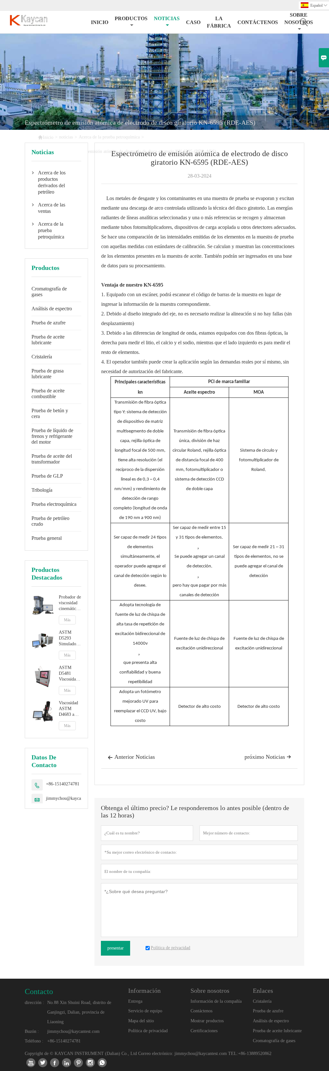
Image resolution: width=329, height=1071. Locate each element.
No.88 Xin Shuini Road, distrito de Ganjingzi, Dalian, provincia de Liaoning (79, 1012)
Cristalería (41, 356)
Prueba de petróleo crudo (50, 521)
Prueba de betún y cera (49, 413)
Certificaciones (204, 1030)
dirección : (34, 1002)
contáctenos (257, 22)
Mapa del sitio (141, 1020)
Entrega (135, 1001)
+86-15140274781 (62, 784)
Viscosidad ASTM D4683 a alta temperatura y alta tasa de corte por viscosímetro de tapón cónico (70, 708)
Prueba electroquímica (53, 504)
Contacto (39, 991)
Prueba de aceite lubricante (48, 339)
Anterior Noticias (131, 757)
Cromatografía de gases (49, 291)
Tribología (41, 490)
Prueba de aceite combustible (48, 393)
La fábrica (219, 22)
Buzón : (32, 1031)
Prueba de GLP (47, 476)
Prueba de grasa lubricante (47, 373)
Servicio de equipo (145, 1010)
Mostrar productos (207, 1020)
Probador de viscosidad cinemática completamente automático (70, 603)
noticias (167, 18)
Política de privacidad (148, 1030)
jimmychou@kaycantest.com (72, 798)
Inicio (99, 22)
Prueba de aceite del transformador (51, 458)
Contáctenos (201, 1010)
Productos (131, 18)
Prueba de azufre (48, 322)
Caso (193, 22)
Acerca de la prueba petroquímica (109, 137)
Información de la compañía (216, 1001)
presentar (115, 948)
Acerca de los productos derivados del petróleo (52, 182)
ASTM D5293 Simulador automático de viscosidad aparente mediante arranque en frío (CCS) (69, 638)
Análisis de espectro (51, 308)
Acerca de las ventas (51, 208)
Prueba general (46, 538)
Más (67, 620)
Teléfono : (34, 1041)
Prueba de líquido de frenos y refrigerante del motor (52, 436)
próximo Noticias (268, 757)
